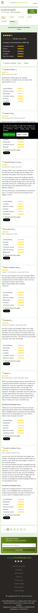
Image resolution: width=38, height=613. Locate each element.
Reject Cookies (22, 134)
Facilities (21, 17)
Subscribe (19, 550)
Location (4, 21)
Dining (12, 17)
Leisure (29, 17)
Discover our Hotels (19, 566)
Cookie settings (19, 590)
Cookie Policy (24, 128)
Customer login (19, 583)
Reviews (12, 21)
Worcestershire (15, 12)
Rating (26, 63)
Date (19, 63)
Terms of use (19, 580)
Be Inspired (19, 570)
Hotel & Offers (3, 17)
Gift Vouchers (19, 573)
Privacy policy (19, 587)
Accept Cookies (9, 134)
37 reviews (6, 39)
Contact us (19, 577)
